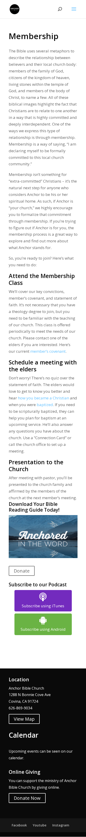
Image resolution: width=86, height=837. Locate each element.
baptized (45, 404)
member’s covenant (48, 351)
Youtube (39, 825)
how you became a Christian (43, 398)
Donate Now (27, 798)
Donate (22, 571)
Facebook (19, 825)
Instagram (60, 825)
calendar (16, 757)
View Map (24, 719)
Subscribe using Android (43, 629)
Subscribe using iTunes (43, 605)
